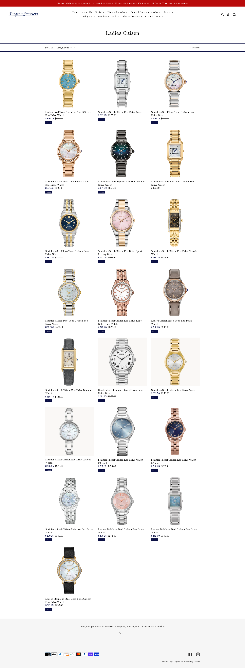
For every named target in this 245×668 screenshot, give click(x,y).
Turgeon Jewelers (176, 661)
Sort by (49, 47)
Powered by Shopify (192, 661)
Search (122, 632)
